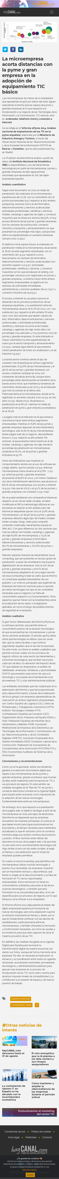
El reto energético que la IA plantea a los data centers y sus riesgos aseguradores (43, 1059)
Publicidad (30, 1137)
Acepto (30, 1175)
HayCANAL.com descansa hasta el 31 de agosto (13, 1053)
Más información (29, 1169)
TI (37, 1005)
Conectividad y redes (21, 1005)
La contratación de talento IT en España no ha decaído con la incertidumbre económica (13, 1093)
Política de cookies (41, 1131)
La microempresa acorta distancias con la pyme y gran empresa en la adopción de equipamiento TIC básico (27, 75)
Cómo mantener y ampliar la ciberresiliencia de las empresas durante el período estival (43, 1090)
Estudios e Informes (20, 999)
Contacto (47, 1137)
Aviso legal (13, 1137)
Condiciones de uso (15, 1131)
